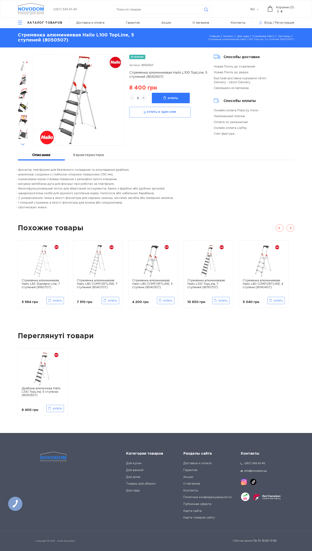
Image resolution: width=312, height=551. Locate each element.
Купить (173, 98)
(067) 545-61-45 (65, 9)
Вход (268, 22)
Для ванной (134, 470)
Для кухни (133, 463)
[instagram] (244, 482)
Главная (214, 36)
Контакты (238, 22)
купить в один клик (161, 112)
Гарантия (133, 22)
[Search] (206, 10)
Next (23, 144)
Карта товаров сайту (199, 517)
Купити (57, 408)
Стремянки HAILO (263, 36)
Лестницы (284, 36)
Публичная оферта (197, 504)
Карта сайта (192, 511)
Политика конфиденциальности (207, 497)
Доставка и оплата (90, 22)
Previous (23, 56)
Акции (166, 22)
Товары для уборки (140, 483)
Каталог (228, 36)
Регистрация (284, 22)
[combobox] (256, 9)
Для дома (133, 477)
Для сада (243, 36)
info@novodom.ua (255, 471)
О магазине (200, 22)
